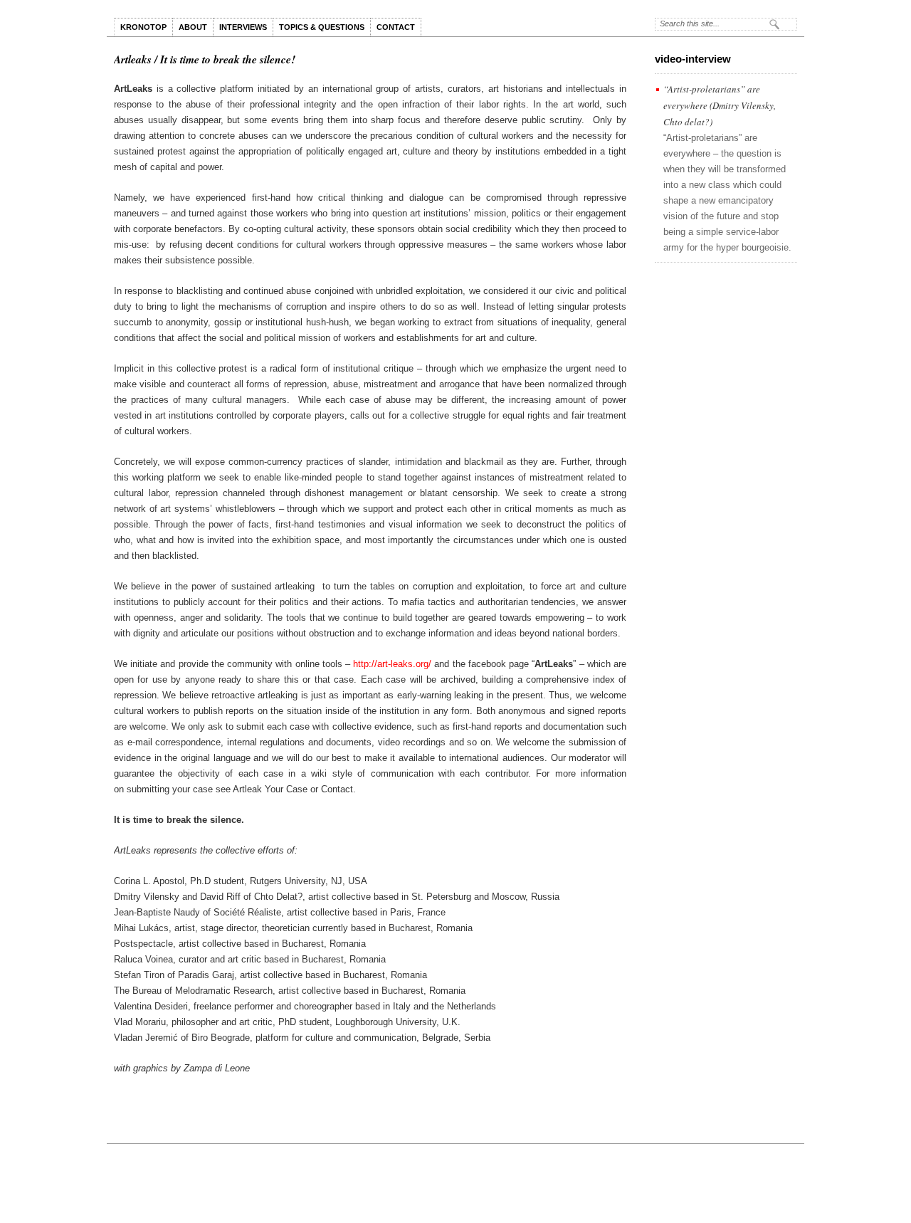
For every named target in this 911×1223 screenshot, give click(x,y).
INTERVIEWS (243, 27)
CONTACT (395, 27)
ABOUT (193, 27)
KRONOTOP (143, 27)
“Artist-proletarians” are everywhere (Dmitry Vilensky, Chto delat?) (719, 105)
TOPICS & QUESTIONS (321, 27)
